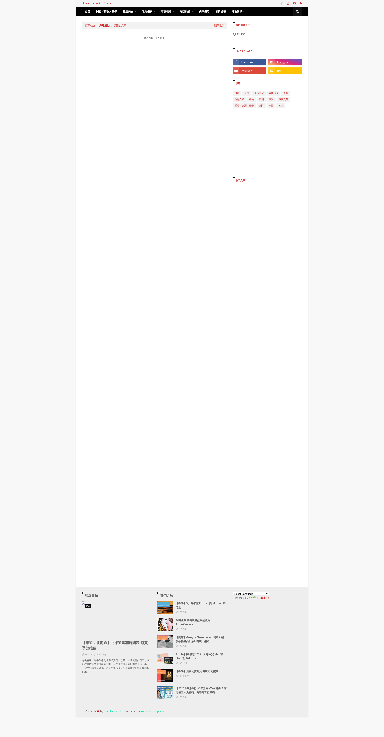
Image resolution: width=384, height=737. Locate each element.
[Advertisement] (154, 81)
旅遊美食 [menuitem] (128, 11)
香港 (251, 99)
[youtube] (294, 3)
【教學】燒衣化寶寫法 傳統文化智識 (197, 671)
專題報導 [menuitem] (166, 11)
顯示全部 (219, 25)
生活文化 (259, 93)
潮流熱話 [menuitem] (185, 11)
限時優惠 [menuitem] (147, 11)
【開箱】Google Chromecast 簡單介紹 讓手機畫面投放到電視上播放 (200, 639)
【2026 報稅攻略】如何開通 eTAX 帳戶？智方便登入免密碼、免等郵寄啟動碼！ (201, 690)
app (280, 105)
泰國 (261, 99)
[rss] (300, 3)
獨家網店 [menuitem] (204, 11)
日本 (237, 93)
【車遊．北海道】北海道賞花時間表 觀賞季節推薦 (115, 645)
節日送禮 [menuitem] (220, 11)
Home (85, 3)
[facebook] (282, 3)
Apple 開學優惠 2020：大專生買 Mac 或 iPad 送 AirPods (199, 656)
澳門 (261, 105)
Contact (108, 3)
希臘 (285, 93)
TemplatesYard (112, 711)
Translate (263, 598)
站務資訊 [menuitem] (237, 11)
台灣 (246, 93)
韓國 (271, 105)
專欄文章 (283, 99)
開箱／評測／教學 (244, 105)
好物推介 (273, 93)
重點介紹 (239, 99)
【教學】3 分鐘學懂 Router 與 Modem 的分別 (201, 605)
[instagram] (288, 3)
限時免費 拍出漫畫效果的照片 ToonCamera (193, 622)
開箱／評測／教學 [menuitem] (106, 11)
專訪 (271, 99)
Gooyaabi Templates (152, 711)
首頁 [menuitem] (87, 11)
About (96, 3)
